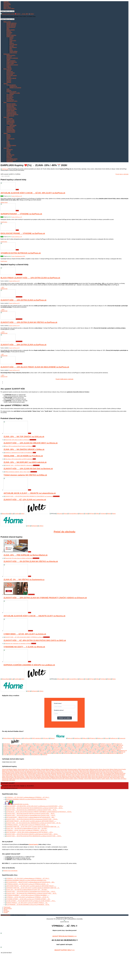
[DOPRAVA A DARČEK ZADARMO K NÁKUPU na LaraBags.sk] (16, 661)
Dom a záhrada (8, 68)
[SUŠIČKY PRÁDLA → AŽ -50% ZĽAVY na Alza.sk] (19, 902)
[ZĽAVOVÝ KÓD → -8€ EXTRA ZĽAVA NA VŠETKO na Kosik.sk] (22, 813)
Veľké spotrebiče (11, 60)
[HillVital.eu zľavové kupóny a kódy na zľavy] (48, 749)
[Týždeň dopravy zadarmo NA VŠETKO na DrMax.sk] (17, 471)
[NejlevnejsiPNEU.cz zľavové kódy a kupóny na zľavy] (23, 746)
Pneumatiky (10, 118)
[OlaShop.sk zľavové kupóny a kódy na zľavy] (115, 751)
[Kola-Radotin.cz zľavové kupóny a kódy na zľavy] (70, 751)
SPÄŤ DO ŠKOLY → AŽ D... (45, 832)
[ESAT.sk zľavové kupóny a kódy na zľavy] (95, 745)
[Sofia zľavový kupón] (86, 513)
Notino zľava (5, 770)
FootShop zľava (41, 770)
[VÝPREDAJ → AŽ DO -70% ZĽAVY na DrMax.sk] (18, 830)
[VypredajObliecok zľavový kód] (73, 513)
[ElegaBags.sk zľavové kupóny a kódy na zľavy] (13, 751)
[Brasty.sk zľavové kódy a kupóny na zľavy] (5, 745)
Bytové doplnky (11, 72)
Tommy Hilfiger (13, 51)
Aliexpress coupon (45, 772)
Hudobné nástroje (11, 145)
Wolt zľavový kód (84, 772)
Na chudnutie (10, 94)
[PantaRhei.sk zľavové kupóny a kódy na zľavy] (56, 747)
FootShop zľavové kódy (60, 769)
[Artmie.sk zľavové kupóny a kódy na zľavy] (71, 747)
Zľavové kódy (7, 4)
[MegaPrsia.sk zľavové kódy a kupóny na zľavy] (87, 743)
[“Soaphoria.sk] (82, 753)
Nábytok (9, 70)
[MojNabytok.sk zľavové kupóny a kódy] (17, 738)
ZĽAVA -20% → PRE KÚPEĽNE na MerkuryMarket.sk (25, 555)
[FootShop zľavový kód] (16, 513)
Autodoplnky (10, 128)
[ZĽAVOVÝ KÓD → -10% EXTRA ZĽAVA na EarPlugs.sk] (8, 296)
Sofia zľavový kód (83, 770)
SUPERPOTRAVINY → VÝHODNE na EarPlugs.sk (21, 214)
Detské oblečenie (11, 25)
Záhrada (9, 82)
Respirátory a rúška (15, 93)
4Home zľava (99, 774)
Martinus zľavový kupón (43, 777)
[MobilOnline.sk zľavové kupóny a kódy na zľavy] (34, 750)
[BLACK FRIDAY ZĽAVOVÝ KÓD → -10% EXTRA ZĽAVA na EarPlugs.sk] (8, 274)
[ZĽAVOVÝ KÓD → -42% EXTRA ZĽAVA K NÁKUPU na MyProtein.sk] (24, 834)
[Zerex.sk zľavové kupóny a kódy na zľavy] (122, 751)
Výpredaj (30, 630)
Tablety (8, 59)
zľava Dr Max (75, 772)
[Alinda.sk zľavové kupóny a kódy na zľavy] (5, 749)
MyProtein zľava (61, 773)
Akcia (17, 189)
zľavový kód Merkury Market (9, 769)
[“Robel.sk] (19, 753)
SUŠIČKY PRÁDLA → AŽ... (40, 902)
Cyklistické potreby (12, 113)
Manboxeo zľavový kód (55, 776)
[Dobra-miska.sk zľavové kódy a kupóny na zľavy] (77, 745)
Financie (9, 79)
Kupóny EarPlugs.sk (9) (17, 196)
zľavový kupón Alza (22, 769)
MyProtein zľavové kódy (42, 776)
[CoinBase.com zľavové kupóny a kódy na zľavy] (6, 747)
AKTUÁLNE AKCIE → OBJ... (47, 817)
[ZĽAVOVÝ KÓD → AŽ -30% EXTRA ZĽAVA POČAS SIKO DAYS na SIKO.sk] (23, 637)
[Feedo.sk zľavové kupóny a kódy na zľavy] (49, 747)
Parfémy (9, 31)
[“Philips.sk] (41, 753)
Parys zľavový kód (35, 778)
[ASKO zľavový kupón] (22, 513)
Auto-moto (6, 117)
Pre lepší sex (10, 97)
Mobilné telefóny (11, 55)
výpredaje (80, 778)
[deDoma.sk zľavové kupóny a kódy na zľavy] (64, 747)
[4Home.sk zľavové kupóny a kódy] (60, 738)
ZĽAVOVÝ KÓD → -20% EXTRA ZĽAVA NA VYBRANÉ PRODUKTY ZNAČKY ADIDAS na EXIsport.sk (45, 598)
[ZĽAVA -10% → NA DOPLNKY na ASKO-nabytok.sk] (18, 459)
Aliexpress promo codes (96, 773)
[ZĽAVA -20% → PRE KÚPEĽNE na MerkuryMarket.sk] (16, 551)
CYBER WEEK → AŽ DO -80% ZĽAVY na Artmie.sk (25, 634)
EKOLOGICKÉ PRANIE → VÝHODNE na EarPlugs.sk (23, 233)
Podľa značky (10, 36)
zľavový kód (117, 778)
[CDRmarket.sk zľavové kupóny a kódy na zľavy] (89, 749)
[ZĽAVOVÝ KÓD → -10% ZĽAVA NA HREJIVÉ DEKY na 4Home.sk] (17, 439)
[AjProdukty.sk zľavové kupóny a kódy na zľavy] (41, 747)
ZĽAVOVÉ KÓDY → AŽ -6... (55, 806)
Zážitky (8, 134)
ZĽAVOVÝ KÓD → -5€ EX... (54, 836)
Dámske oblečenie (11, 23)
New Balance (13, 47)
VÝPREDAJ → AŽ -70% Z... (42, 797)
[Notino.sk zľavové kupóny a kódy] (69, 738)
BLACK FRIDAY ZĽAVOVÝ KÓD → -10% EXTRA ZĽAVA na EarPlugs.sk (30, 278)
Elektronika (7, 54)
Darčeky (9, 136)
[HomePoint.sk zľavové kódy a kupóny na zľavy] (69, 746)
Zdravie (6, 83)
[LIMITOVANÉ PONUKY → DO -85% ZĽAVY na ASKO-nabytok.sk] (23, 821)
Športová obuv (10, 106)
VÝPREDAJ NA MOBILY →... (41, 895)
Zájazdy (9, 150)
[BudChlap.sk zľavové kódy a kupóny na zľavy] (22, 745)
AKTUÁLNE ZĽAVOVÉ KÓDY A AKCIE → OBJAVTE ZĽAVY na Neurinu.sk (34, 616)
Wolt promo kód (94, 769)
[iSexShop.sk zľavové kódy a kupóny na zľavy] (41, 746)
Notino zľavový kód (56, 772)
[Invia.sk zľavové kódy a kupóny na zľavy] (48, 746)
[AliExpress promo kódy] (59, 513)
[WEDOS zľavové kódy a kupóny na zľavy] (44, 745)
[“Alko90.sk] (44, 754)
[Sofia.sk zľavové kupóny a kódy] (51, 738)
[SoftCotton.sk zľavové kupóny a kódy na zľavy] (118, 746)
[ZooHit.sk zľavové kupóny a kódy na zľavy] (75, 750)
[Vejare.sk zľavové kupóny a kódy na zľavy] (120, 745)
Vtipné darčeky (10, 138)
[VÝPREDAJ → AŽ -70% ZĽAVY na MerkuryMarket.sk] (19, 797)
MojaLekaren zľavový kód (69, 777)
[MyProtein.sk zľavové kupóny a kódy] (92, 738)
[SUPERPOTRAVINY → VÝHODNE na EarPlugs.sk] (8, 210)
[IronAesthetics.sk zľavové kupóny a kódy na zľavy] (103, 750)
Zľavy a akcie (7, 7)
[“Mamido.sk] (47, 753)
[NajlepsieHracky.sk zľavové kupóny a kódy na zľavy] (54, 750)
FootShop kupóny (32, 773)
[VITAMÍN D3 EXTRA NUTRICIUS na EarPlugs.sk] (8, 249)
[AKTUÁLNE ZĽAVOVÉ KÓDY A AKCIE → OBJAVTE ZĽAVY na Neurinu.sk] (16, 612)
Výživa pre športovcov (12, 114)
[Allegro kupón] (65, 513)
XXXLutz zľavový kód (30, 770)
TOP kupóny (7, 3)
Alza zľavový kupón (66, 772)
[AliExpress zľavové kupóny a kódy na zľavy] (37, 743)
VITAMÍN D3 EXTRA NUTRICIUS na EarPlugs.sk (21, 253)
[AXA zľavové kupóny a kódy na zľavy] (26, 743)
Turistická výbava (11, 107)
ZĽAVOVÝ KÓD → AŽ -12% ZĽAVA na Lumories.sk (25, 500)
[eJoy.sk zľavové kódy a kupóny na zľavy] (62, 745)
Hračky (8, 137)
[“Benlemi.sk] (25, 753)
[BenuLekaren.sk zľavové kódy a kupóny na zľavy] (78, 743)
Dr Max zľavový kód (30, 776)
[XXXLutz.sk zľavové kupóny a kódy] (45, 738)
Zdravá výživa (10, 99)
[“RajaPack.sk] (11, 754)
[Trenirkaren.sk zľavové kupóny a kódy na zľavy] (105, 749)
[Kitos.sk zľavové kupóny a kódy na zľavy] (41, 749)
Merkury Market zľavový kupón (118, 769)
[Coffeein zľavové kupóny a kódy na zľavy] (55, 743)
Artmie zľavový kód (24, 778)
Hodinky (9, 66)
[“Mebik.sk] (120, 753)
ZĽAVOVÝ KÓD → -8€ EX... (47, 813)
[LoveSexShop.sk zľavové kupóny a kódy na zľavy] (115, 749)
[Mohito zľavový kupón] (108, 513)
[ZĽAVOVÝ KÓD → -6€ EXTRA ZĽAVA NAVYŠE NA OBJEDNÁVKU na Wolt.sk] (26, 808)
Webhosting (10, 161)
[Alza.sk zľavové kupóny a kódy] (106, 738)
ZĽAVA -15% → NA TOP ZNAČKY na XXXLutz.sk (24, 437)
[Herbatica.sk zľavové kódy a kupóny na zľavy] (78, 746)
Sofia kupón (40, 773)
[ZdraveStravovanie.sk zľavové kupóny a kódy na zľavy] (108, 747)
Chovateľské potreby (12, 158)
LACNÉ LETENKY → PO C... (48, 901)
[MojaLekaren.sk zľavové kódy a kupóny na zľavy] (117, 743)
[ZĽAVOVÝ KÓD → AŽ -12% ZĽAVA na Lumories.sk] (28, 496)
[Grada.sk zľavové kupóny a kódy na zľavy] (50, 751)
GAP (11, 42)
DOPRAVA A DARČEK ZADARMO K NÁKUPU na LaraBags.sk (29, 665)
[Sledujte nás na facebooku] (9, 870)
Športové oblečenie (12, 105)
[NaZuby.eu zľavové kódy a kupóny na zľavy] (54, 746)
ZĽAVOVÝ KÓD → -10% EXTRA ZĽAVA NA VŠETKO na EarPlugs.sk (29, 322)
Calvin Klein (13, 40)
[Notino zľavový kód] (113, 513)
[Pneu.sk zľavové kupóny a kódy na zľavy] (18, 749)
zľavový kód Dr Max (7, 774)
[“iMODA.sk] (26, 754)
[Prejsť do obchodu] (4, 169)
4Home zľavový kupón (89, 774)
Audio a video (10, 63)
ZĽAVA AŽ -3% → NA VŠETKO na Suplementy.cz (24, 580)
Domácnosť (10, 71)
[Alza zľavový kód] (11, 513)
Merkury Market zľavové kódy (59, 770)
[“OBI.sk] (54, 753)
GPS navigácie (11, 122)
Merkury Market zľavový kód (16, 770)
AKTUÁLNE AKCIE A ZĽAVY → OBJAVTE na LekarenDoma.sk (30, 493)
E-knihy (9, 146)
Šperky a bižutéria (11, 35)
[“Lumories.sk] (33, 753)
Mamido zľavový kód (103, 777)
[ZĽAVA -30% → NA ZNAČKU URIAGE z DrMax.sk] (18, 446)
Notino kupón (9, 776)
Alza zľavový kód (22, 773)
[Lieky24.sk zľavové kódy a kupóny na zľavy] (37, 745)
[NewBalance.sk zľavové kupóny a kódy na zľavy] (122, 750)
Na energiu (9, 95)
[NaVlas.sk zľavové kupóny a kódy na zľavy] (5, 751)
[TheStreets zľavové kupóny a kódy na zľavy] (47, 743)
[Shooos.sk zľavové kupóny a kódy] (69, 743)
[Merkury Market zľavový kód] (5, 513)
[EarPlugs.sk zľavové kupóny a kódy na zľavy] (79, 751)
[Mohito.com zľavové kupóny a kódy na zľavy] (99, 738)
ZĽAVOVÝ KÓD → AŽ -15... (53, 823)
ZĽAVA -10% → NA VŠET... (40, 828)
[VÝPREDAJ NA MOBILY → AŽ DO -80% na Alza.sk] (19, 895)
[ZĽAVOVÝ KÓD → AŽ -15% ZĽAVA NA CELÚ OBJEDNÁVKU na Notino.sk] (25, 823)
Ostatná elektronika (12, 62)
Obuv (8, 28)
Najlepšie (6, 1)
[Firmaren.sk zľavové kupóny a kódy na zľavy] (95, 746)
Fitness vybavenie (11, 111)
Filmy (8, 141)
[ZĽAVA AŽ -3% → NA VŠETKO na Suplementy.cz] (16, 576)
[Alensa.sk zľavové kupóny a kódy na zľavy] (98, 749)
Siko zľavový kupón (19, 777)
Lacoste (12, 46)
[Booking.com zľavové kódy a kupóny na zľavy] (13, 746)
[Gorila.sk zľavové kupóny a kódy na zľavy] (78, 747)
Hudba (8, 144)
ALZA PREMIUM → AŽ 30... (42, 904)
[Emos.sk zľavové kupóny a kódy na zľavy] (62, 751)
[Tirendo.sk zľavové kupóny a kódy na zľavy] (21, 751)
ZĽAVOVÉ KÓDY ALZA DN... (21, 804)
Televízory (9, 56)
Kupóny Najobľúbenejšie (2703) (18, 256)
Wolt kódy (68, 774)
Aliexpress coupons (18, 774)
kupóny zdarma (105, 778)
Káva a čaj (9, 156)
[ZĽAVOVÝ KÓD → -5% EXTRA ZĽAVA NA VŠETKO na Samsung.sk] (24, 819)
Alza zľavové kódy (108, 772)
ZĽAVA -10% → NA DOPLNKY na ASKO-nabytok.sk (25, 462)
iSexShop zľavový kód (104, 776)
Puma (11, 50)
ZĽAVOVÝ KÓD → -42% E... (50, 834)
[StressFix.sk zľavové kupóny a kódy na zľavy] (65, 749)
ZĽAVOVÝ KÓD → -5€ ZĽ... (49, 809)
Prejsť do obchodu (64, 531)
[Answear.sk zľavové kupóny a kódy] (121, 738)
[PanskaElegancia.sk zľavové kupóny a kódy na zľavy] (66, 750)
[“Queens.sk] (96, 753)
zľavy (111, 778)
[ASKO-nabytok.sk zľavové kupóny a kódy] (35, 738)
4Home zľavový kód (103, 769)
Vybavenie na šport (12, 109)
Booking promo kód (120, 773)
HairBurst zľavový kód (56, 777)
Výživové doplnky (11, 85)
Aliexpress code (39, 774)
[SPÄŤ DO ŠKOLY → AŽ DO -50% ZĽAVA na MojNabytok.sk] (21, 832)
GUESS (12, 43)
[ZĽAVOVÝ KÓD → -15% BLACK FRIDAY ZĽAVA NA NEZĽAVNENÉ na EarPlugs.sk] (8, 363)
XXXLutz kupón (61, 774)
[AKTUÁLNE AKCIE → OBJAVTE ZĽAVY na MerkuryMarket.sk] (22, 817)
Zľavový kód (19, 274)
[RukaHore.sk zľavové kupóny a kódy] (77, 738)
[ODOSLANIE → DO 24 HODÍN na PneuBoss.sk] (18, 452)
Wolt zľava (48, 770)
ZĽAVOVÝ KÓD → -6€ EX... (55, 808)
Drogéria (9, 33)
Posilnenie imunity (11, 91)
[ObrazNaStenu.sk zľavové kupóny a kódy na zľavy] (33, 749)
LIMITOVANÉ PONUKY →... (48, 821)
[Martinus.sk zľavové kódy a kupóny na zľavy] (33, 746)
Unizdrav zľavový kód (20, 772)
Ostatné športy (10, 115)
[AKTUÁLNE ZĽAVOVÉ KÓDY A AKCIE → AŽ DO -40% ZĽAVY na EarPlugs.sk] (8, 189)
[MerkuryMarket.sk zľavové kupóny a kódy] (7, 738)
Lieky (8, 89)
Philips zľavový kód (82, 777)
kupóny (76, 778)
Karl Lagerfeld (13, 44)
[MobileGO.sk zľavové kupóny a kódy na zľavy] (103, 746)
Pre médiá (6, 911)
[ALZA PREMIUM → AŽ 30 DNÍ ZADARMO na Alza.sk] (20, 904)
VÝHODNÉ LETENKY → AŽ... (42, 899)
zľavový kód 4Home (73, 770)
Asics (11, 39)
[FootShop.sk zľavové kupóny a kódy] (26, 738)
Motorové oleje (10, 129)
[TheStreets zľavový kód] (102, 513)
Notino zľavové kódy (29, 774)
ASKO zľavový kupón (83, 769)
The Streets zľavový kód (117, 776)
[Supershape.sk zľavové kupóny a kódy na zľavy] (56, 749)
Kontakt (6, 912)
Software (9, 67)
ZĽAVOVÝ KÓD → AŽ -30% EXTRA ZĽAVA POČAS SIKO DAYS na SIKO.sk (35, 640)
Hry (7, 140)
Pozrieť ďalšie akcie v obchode (64, 379)
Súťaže (5, 909)
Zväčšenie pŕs (13, 86)
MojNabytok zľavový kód (33, 772)
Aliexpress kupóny (72, 769)
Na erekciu (9, 98)
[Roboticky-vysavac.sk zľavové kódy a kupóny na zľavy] (105, 743)
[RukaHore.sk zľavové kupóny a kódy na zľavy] (33, 747)
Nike (11, 48)
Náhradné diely (11, 126)
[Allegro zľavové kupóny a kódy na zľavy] (62, 743)
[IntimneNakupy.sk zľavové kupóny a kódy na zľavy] (7, 750)
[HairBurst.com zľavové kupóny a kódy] (113, 738)
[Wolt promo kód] (37, 513)
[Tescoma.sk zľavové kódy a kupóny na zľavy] (30, 745)
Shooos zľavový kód (45, 778)
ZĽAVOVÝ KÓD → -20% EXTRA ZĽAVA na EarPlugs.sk (23, 345)
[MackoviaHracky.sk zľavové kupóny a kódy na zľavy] (92, 750)
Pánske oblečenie (11, 24)
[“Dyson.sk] (90, 753)
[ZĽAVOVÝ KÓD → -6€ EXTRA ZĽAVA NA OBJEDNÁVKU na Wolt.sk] (1, 947)
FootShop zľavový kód (95, 770)
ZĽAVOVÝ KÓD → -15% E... (48, 815)
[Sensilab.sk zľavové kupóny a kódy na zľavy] (93, 751)
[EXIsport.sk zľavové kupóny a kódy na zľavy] (82, 750)
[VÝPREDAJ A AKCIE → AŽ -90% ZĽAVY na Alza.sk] (19, 824)
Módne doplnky (11, 29)
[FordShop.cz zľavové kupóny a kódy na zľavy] (113, 750)
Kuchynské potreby (12, 75)
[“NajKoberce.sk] (112, 753)
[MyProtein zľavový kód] (91, 513)
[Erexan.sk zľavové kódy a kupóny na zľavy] (61, 746)
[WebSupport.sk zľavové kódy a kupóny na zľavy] (13, 745)
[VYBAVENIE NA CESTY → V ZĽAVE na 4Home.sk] (17, 643)
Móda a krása (7, 21)
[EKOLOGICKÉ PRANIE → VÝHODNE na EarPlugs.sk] (8, 230)
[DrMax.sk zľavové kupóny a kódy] (84, 738)
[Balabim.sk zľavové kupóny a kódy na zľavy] (119, 747)
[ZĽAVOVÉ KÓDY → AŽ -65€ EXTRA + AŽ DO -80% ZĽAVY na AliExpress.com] (26, 806)
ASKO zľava (47, 774)
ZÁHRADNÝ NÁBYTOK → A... (51, 826)
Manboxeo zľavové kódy (68, 776)
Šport (5, 102)
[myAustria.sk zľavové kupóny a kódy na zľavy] (102, 745)
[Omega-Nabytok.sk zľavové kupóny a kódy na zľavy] (96, 747)
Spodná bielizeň (11, 27)
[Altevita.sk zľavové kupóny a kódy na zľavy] (24, 749)
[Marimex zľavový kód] (81, 513)
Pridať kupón (7, 907)
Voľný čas (6, 148)
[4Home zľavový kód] (13, 525)
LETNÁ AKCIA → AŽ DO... (65, 811)
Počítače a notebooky (12, 58)
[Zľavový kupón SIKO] (28, 525)
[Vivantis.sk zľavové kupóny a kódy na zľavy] (5, 753)
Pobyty (8, 152)
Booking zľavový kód (11, 773)
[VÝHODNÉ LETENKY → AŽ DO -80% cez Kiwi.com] (19, 899)
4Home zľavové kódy (108, 773)
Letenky (9, 153)
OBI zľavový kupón (115, 777)
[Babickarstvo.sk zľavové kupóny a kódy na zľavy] (87, 745)
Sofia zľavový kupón (18, 776)
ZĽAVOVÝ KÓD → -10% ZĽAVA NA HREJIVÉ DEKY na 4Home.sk (31, 443)
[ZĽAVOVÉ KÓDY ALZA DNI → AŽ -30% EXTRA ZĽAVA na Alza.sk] (9, 804)
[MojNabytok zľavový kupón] (34, 525)
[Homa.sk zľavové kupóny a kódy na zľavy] (86, 751)
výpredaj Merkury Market (47, 769)
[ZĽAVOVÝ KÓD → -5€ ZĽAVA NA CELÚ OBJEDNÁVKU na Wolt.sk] (23, 809)
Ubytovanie (10, 149)
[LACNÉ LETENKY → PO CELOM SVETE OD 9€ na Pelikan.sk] (22, 901)
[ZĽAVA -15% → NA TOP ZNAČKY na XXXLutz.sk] (16, 433)
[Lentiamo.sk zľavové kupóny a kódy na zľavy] (29, 751)
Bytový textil (10, 74)
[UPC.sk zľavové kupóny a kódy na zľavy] (99, 751)
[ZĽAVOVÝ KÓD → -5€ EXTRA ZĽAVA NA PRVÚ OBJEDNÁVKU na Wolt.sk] (26, 836)
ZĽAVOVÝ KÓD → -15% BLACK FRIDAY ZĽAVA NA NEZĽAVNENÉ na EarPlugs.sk (35, 367)
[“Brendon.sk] (74, 753)
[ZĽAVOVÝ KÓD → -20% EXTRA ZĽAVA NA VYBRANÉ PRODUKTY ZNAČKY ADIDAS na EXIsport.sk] (16, 594)
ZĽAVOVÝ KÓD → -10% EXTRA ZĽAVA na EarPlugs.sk (23, 300)
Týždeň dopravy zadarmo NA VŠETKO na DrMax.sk (25, 475)
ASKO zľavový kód (106, 770)
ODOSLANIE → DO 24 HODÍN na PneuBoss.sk (23, 456)
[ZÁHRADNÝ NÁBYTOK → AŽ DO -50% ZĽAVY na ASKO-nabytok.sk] (24, 826)
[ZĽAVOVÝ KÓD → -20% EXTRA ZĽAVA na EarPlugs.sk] (8, 341)
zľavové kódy (87, 778)
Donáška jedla (10, 154)
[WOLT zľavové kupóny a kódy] (15, 743)
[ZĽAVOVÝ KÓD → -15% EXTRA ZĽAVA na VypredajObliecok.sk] (22, 815)
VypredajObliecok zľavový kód (112, 774)
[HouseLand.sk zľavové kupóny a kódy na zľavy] (17, 750)
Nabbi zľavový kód (14, 778)
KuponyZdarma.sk (5, 915)
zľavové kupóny (69, 778)
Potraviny (9, 157)
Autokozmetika (10, 121)
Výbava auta (10, 124)
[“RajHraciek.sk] (66, 753)
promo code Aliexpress (50, 773)
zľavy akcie (12, 780)
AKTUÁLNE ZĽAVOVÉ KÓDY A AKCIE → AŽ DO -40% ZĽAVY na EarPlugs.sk (33, 193)
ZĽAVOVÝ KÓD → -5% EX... (50, 819)
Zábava (6, 133)
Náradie (9, 77)
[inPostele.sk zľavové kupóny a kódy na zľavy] (26, 750)
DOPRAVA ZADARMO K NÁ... (39, 799)
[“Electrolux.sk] (19, 754)
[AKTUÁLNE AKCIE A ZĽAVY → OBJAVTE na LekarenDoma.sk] (16, 490)
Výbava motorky (11, 132)
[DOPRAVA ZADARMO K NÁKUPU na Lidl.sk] (17, 799)
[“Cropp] (4, 754)
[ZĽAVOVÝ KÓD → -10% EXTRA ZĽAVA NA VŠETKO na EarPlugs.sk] (8, 319)
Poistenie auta (10, 120)
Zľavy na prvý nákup (9, 8)
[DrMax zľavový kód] (96, 513)
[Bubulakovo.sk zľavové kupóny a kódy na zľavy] (86, 746)
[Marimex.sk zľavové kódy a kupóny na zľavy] (95, 743)
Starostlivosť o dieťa (12, 101)
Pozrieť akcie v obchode (122, 174)
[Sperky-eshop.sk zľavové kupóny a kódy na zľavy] (112, 745)
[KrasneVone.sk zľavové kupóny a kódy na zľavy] (74, 749)
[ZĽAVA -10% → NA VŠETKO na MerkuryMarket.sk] (19, 828)
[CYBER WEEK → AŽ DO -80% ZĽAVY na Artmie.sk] (16, 630)
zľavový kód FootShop (34, 769)
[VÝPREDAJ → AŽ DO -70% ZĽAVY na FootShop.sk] (19, 897)
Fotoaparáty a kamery (12, 64)
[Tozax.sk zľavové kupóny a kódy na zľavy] (56, 751)
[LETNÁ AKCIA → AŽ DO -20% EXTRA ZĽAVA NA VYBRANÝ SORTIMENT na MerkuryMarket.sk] (31, 811)
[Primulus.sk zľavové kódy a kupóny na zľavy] (68, 745)
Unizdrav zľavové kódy (81, 776)
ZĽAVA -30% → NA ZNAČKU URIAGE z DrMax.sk (24, 449)
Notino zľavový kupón (83, 773)
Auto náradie (13, 125)
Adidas (11, 38)
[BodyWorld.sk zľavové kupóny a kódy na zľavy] (107, 751)
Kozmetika (9, 32)
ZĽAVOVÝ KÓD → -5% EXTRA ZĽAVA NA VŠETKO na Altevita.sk (31, 561)
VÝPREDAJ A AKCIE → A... (41, 824)
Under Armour (13, 52)
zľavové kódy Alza (117, 770)
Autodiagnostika (11, 130)
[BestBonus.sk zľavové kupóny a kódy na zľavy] (44, 750)
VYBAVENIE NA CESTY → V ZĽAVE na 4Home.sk (24, 647)
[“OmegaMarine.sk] (35, 754)
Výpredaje (6, 5)
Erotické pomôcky (11, 160)
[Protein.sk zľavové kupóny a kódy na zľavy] (5, 746)
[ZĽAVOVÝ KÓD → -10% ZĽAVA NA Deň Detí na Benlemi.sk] (18, 465)
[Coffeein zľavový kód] (40, 525)
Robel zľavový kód (93, 776)
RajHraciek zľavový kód (58, 778)
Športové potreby (11, 103)
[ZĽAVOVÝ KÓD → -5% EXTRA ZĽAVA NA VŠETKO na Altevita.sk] (18, 558)
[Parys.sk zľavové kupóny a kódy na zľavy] (110, 746)
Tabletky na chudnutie (15, 87)
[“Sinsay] (59, 753)
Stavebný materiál (11, 78)
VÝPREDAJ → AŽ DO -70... (40, 830)
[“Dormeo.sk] (103, 753)
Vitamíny (9, 90)
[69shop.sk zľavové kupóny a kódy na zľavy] (12, 749)
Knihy (8, 142)
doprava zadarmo (96, 778)
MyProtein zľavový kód (8, 772)
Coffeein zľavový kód (30, 777)
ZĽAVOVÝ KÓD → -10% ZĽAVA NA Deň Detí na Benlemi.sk (28, 469)
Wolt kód (54, 774)
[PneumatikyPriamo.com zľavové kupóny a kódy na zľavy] (40, 751)
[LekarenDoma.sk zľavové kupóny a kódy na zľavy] (16, 747)
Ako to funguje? (8, 908)
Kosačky (9, 81)
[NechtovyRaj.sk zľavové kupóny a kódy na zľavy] (86, 747)
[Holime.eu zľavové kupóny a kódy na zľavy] (25, 747)
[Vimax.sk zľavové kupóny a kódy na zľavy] (82, 749)
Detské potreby (11, 110)
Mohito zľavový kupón (8, 777)
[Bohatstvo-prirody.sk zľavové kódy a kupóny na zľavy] (53, 745)
